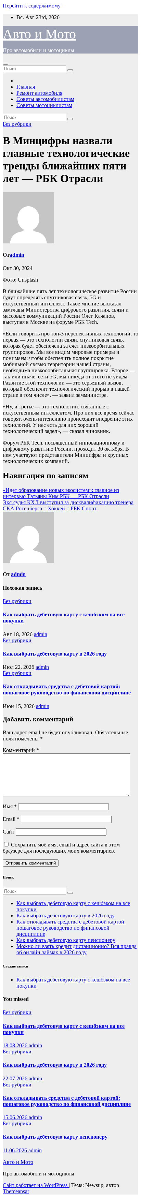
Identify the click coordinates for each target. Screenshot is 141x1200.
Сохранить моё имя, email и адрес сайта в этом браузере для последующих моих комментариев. (61, 848)
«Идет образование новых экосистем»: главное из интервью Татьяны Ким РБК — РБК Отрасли (61, 493)
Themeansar (16, 1191)
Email (11, 819)
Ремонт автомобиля (39, 93)
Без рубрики (17, 124)
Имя (10, 806)
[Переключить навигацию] (5, 64)
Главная (25, 87)
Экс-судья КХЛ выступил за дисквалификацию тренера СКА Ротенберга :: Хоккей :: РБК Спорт (68, 505)
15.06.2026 (16, 1117)
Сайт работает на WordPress (36, 1185)
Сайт (8, 832)
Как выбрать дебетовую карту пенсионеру (65, 940)
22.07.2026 (16, 1078)
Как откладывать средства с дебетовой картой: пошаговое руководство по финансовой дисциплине (67, 689)
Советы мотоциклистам (44, 105)
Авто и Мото (39, 34)
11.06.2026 (15, 1150)
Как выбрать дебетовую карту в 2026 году (55, 654)
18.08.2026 (16, 1045)
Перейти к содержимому (32, 6)
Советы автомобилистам (45, 99)
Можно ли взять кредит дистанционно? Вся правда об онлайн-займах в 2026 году (76, 949)
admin (17, 255)
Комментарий (21, 750)
